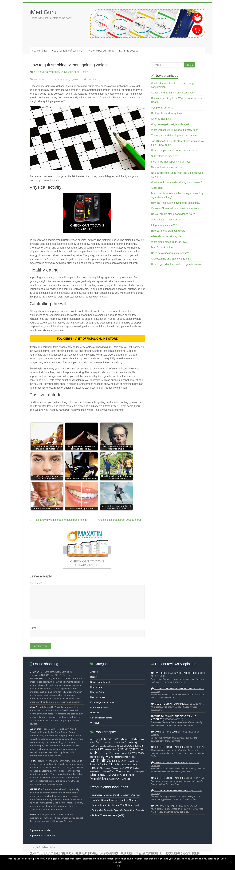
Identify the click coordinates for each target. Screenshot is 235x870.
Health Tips (96, 687)
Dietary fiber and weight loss (167, 113)
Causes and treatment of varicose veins (173, 92)
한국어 (123, 805)
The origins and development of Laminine (174, 135)
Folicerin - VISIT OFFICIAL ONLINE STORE (87, 338)
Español (96, 800)
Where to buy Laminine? (100, 50)
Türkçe (95, 815)
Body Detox (137, 739)
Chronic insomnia (161, 118)
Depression (121, 745)
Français (113, 800)
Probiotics (96, 767)
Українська (105, 815)
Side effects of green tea (164, 156)
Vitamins (113, 774)
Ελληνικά (135, 795)
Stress (105, 775)
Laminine (99, 760)
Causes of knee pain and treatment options (175, 208)
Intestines (123, 757)
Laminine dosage (128, 50)
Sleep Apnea (139, 771)
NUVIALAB (35, 789)
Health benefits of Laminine (67, 50)
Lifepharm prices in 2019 (165, 225)
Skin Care (116, 771)
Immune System (107, 756)
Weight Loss (126, 774)
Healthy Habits (51, 71)
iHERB (33, 814)
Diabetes (94, 749)
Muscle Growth (117, 760)
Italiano (115, 805)
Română (108, 810)
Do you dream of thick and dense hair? (173, 214)
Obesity (114, 764)
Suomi (104, 800)
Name (33, 628)
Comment (36, 583)
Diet (100, 749)
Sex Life (136, 768)
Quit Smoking (56, 79)
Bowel (92, 742)
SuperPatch (35, 729)
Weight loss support (105, 778)
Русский (118, 810)
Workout (94, 722)
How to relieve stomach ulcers (168, 230)
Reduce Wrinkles (111, 768)
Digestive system (127, 749)
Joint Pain (133, 757)
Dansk (116, 795)
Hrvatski (123, 800)
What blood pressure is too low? (169, 242)
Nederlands (134, 805)
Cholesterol (106, 742)
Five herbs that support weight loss (170, 161)
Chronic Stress (118, 742)
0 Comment (92, 79)
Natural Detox (132, 761)
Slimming (96, 774)
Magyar (133, 800)
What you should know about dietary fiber (174, 130)
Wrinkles (126, 779)
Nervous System (99, 764)
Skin (108, 771)
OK (118, 866)
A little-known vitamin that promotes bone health (58, 519)
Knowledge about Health (74, 71)
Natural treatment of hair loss (167, 167)
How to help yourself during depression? (174, 150)
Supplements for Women (42, 835)
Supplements (39, 50)
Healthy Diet (105, 752)
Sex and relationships (101, 717)
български (97, 795)
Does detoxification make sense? (170, 253)
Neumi (33, 760)
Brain (98, 742)
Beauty (93, 677)
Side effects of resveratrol (165, 219)
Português (97, 810)
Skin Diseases (128, 771)
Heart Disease (136, 753)
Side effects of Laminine (169, 704)
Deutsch (125, 795)
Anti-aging (95, 739)
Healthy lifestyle (121, 753)
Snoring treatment (165, 806)
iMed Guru (43, 12)
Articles (38, 71)
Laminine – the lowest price (170, 732)
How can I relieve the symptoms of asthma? (175, 202)
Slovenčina (128, 810)
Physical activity (128, 764)
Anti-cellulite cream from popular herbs (121, 519)
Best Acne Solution (162, 247)
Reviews (94, 712)
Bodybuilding (123, 739)
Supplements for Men (40, 830)
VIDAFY (34, 707)
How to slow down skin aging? (172, 790)
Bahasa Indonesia (101, 805)
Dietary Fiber (109, 749)
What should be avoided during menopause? (176, 182)
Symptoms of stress (162, 107)
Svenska (140, 810)
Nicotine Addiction (41, 79)
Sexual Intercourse (98, 771)
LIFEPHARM (36, 671)
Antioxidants (108, 739)
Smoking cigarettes (71, 79)
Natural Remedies (99, 707)
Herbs (93, 757)
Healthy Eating (97, 692)
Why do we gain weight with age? (170, 124)
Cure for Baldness (107, 746)
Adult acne (157, 187)
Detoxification (135, 745)
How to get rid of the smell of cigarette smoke (176, 264)
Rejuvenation (125, 767)
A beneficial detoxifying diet (166, 236)
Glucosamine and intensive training (171, 258)
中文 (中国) (118, 815)
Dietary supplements (100, 682)
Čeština (108, 795)
